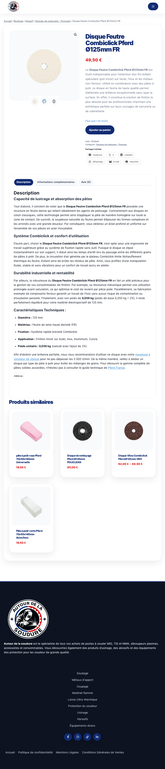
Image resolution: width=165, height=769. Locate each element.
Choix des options (134, 469)
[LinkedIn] (97, 737)
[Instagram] (78, 737)
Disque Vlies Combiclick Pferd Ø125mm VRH (132, 457)
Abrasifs (82, 719)
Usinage (82, 712)
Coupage (82, 686)
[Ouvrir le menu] (153, 6)
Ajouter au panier (100, 129)
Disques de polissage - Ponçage (111, 144)
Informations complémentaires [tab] (56, 182)
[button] (75, 35)
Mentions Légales (67, 752)
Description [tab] (24, 182)
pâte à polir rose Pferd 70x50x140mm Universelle (28, 459)
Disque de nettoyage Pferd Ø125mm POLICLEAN (79, 459)
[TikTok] (87, 737)
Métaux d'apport (82, 679)
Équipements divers (82, 725)
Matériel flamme (82, 693)
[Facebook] (68, 737)
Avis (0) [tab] (86, 182)
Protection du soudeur (82, 706)
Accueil (10, 752)
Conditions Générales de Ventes (103, 752)
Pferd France (116, 367)
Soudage (82, 673)
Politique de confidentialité (35, 752)
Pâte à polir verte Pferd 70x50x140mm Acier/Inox (29, 534)
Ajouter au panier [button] (83, 473)
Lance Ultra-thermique (82, 699)
